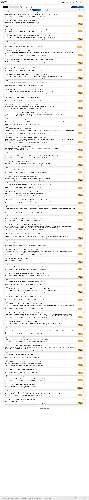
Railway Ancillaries (19, 249)
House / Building (19, 216)
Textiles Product (18, 67)
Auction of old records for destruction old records (15, 83)
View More (44, 408)
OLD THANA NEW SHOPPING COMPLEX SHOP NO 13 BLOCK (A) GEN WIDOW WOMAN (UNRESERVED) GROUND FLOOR (31, 298)
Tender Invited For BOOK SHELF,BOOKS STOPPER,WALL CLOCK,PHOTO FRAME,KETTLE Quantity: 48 (26, 339)
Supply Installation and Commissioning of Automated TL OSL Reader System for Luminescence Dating (25, 267)
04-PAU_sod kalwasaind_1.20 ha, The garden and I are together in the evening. (21, 386)
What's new (71, 2)
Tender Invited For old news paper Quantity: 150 (14, 68)
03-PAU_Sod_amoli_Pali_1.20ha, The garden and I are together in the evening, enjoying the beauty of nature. (26, 44)
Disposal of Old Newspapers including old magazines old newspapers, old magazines (22, 22)
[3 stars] (15, 10)
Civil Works (18, 146)
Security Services (18, 20)
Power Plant (18, 206)
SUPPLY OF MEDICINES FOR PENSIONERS (14, 260)
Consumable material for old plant (12, 99)
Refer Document (11, 16)
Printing (17, 97)
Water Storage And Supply (21, 303)
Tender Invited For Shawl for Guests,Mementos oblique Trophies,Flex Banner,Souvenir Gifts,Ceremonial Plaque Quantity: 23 (29, 91)
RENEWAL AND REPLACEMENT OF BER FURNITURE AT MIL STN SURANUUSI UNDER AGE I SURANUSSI (27, 178)
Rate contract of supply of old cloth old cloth (14, 401)
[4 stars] (16, 10)
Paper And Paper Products (20, 12)
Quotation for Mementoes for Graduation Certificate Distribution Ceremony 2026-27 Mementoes (24, 193)
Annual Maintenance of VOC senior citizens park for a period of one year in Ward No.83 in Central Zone (25, 282)
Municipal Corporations (20, 119)
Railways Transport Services (21, 104)
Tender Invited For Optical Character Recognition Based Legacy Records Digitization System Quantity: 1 (26, 378)
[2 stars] (14, 10)
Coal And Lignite (19, 312)
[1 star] (13, 10)
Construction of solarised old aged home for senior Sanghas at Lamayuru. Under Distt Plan (23, 363)
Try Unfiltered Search (36, 9)
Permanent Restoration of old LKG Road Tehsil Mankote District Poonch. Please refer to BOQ (23, 371)
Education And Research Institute (21, 74)
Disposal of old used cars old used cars (13, 243)
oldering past (26, 9)
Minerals (17, 43)
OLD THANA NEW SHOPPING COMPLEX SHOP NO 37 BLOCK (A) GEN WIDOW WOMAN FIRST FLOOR (27, 275)
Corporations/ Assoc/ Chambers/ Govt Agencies (24, 59)
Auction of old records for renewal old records (14, 61)
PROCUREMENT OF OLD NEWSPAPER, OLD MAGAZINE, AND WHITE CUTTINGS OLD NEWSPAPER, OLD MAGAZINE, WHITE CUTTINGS (34, 14)
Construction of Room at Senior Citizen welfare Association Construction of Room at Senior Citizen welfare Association (28, 163)
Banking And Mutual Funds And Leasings (24, 242)
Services (63, 2)
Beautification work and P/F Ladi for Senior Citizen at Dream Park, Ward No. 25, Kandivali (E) (23, 218)
